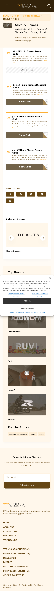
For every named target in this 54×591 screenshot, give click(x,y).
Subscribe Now (27, 485)
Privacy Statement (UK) (16, 571)
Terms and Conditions (16, 549)
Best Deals (9, 535)
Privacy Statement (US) (16, 553)
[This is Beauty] (27, 235)
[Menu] (6, 6)
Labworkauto (14, 332)
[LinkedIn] (10, 200)
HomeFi (11, 390)
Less (13, 62)
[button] (50, 278)
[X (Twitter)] (41, 194)
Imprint (42, 312)
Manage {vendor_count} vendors (16, 295)
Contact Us (10, 531)
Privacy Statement (31, 312)
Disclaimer (9, 558)
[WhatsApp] (20, 194)
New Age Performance (18, 434)
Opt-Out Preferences (16, 312)
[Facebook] (31, 194)
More (45, 60)
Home (6, 522)
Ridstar (11, 419)
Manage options (27, 308)
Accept (27, 301)
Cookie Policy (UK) (13, 575)
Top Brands (10, 540)
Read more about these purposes (40, 295)
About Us (8, 527)
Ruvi (10, 361)
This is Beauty (13, 251)
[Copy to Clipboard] (10, 194)
